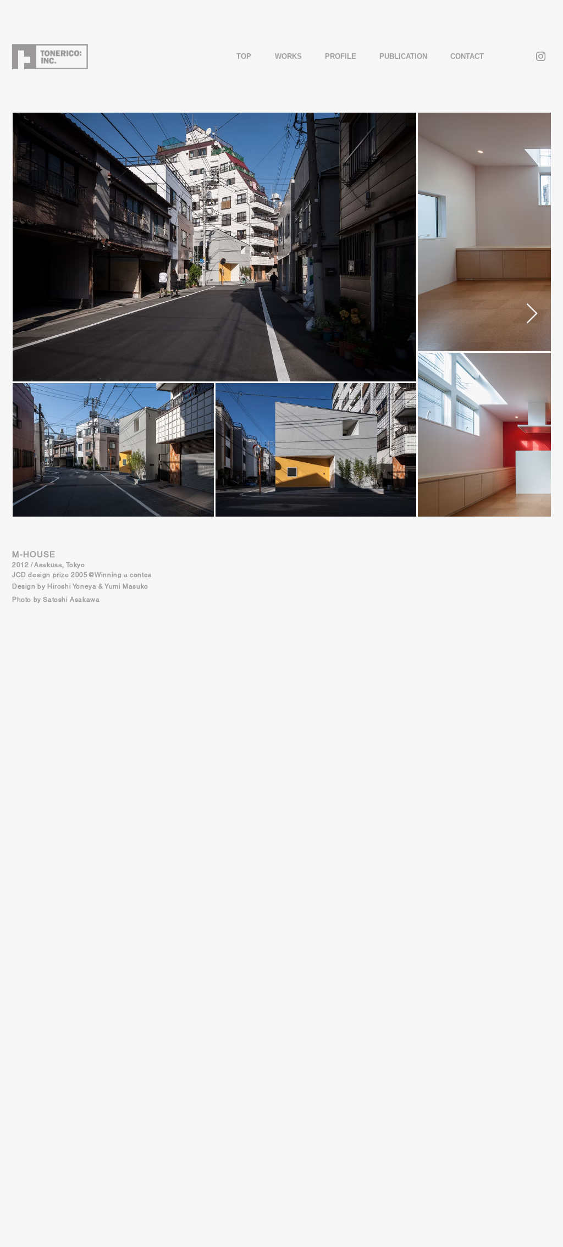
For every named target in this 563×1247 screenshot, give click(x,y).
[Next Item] (532, 314)
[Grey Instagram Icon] (540, 56)
